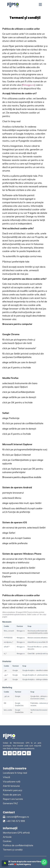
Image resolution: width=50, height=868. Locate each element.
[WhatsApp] (44, 862)
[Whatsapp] (29, 753)
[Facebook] (5, 753)
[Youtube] (24, 753)
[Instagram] (10, 753)
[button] (40, 4)
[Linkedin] (14, 753)
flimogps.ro (28, 84)
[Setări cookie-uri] (5, 863)
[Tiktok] (19, 753)
